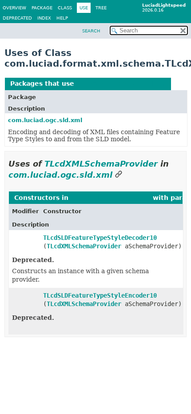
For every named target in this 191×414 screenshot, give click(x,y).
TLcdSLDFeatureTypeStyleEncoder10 (100, 295)
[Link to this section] (118, 174)
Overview (14, 7)
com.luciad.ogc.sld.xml (45, 120)
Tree (101, 7)
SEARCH (91, 30)
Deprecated (17, 18)
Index (44, 18)
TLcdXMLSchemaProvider (121, 83)
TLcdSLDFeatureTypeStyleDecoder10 (100, 237)
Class (65, 7)
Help (62, 18)
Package (42, 7)
